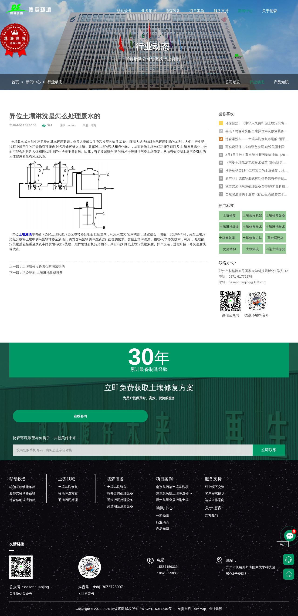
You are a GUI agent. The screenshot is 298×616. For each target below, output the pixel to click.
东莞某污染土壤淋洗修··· (174, 493)
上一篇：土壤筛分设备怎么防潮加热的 (37, 266)
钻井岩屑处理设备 (120, 493)
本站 (94, 125)
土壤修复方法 (252, 238)
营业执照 (215, 609)
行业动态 (54, 82)
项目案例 (197, 11)
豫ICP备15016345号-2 (157, 609)
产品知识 (281, 82)
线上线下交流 (214, 487)
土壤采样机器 (252, 215)
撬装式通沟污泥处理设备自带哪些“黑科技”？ (254, 186)
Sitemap (200, 609)
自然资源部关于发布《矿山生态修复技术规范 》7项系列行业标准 (254, 194)
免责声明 (184, 609)
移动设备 (124, 11)
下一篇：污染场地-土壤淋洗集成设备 (36, 272)
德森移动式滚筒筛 (22, 500)
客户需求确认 (214, 493)
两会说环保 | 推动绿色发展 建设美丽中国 (252, 147)
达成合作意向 (214, 500)
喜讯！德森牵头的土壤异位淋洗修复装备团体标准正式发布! (254, 131)
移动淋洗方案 (68, 493)
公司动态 (232, 82)
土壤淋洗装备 (117, 487)
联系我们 (211, 516)
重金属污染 (275, 238)
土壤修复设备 (275, 215)
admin (72, 125)
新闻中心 (245, 11)
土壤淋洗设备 (229, 227)
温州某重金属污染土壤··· (174, 500)
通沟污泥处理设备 (120, 500)
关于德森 (269, 11)
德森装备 (172, 11)
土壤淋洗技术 (275, 227)
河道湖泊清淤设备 (120, 506)
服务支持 (221, 11)
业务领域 (148, 11)
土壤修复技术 (252, 227)
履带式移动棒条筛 (22, 493)
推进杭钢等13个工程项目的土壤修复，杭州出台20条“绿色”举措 (254, 170)
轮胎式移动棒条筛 (22, 487)
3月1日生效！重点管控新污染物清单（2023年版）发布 (254, 155)
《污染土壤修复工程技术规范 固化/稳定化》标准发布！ (254, 163)
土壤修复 (229, 215)
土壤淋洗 (252, 249)
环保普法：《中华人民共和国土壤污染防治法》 (254, 123)
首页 (15, 82)
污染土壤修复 (275, 249)
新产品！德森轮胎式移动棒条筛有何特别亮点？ (254, 178)
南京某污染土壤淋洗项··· (174, 487)
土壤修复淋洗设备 (229, 238)
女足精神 (229, 249)
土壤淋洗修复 (68, 487)
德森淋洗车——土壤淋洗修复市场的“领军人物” (254, 139)
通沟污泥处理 (68, 500)
